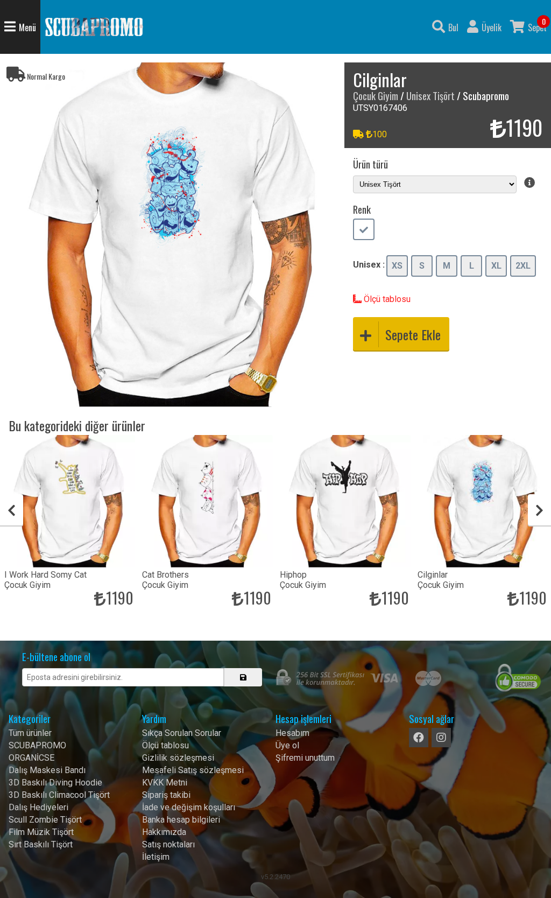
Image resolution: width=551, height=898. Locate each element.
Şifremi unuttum (305, 758)
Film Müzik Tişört (41, 832)
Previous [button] (11, 510)
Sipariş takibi (166, 795)
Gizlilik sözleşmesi (178, 758)
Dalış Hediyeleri (38, 807)
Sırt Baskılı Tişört (41, 844)
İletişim (155, 857)
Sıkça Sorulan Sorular (181, 733)
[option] (172, 234)
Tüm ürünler (30, 733)
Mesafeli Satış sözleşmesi (193, 770)
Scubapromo (94, 27)
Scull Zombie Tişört (45, 820)
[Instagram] (441, 737)
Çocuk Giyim (375, 95)
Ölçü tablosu (386, 299)
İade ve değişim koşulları (188, 807)
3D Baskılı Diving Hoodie (55, 782)
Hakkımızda (164, 832)
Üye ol (287, 745)
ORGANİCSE (31, 758)
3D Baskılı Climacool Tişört (59, 795)
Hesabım (292, 733)
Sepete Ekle (413, 334)
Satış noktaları (168, 844)
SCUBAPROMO (37, 745)
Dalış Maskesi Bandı (47, 770)
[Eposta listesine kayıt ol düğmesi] (243, 677)
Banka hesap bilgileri (181, 820)
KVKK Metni (164, 782)
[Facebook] (418, 737)
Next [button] (539, 510)
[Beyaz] (364, 230)
